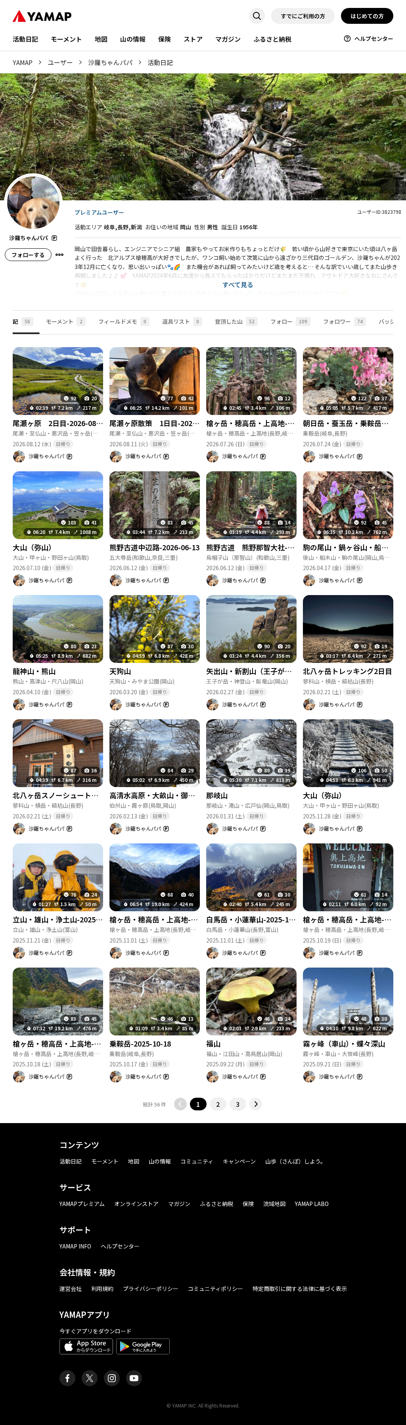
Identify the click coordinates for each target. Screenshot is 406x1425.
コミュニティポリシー (215, 1288)
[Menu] (59, 254)
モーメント (66, 39)
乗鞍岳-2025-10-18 (140, 1043)
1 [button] (198, 1104)
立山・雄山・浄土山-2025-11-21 (65, 919)
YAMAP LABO (312, 1204)
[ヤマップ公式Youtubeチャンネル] (134, 1378)
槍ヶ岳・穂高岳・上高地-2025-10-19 (72, 1043)
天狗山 (120, 671)
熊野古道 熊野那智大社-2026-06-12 (265, 547)
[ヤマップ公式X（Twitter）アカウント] (90, 1378)
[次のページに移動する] (255, 1104)
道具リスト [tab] (180, 321)
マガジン (228, 39)
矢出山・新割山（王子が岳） (252, 671)
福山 (213, 1043)
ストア (193, 39)
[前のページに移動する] (180, 1104)
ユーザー (60, 62)
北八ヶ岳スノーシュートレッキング (69, 795)
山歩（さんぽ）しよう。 (295, 1161)
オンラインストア (136, 1204)
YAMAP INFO (75, 1246)
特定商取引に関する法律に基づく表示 (300, 1288)
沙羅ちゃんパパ (110, 62)
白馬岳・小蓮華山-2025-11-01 (254, 919)
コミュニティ (196, 1161)
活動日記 (25, 39)
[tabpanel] (203, 722)
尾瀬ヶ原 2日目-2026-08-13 (60, 423)
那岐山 (217, 795)
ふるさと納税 (272, 39)
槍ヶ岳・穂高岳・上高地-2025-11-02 (168, 919)
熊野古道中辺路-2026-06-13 (154, 547)
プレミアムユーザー (99, 212)
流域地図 (274, 1204)
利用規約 (102, 1288)
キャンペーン (239, 1161)
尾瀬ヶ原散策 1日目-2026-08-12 (163, 423)
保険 (164, 39)
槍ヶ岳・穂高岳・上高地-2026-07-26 (265, 423)
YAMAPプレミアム (82, 1204)
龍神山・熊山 (34, 671)
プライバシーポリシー (150, 1288)
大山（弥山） (34, 547)
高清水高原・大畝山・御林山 (155, 795)
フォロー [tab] (288, 321)
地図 (101, 39)
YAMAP (23, 62)
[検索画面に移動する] (257, 16)
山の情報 (133, 39)
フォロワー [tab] (343, 321)
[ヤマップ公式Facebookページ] (67, 1378)
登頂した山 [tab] (235, 321)
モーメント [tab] (64, 321)
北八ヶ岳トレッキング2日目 (347, 671)
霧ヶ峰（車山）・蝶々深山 (344, 1043)
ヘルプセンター (373, 38)
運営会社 (70, 1288)
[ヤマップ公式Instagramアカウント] (112, 1378)
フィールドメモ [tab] (122, 321)
